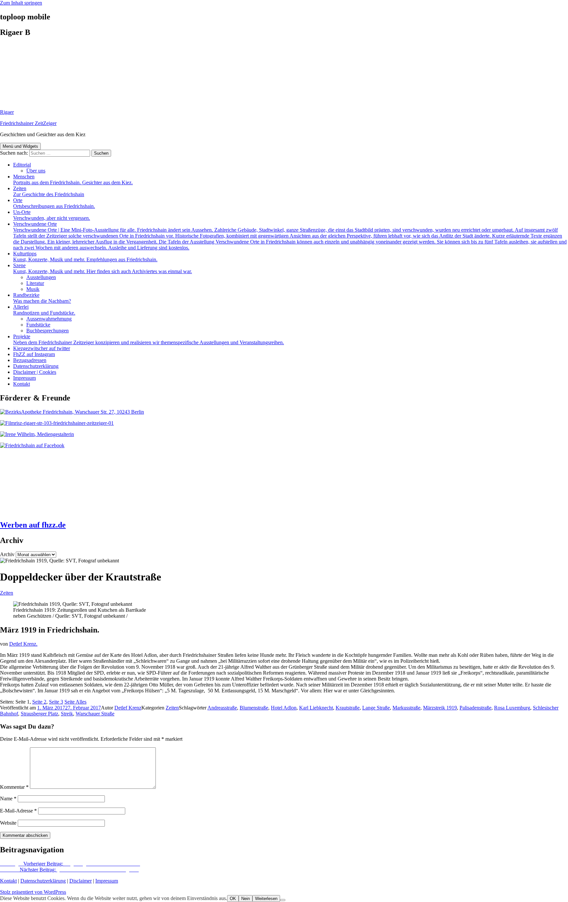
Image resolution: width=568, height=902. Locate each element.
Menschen (73, 179)
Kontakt (21, 384)
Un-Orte (51, 215)
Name (8, 798)
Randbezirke (42, 298)
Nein (245, 898)
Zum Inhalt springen (21, 3)
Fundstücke (38, 324)
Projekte (148, 339)
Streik (67, 713)
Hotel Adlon (283, 707)
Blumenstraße (254, 707)
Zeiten (48, 191)
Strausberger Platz (39, 713)
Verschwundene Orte (290, 235)
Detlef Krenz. (23, 644)
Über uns (35, 170)
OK (233, 898)
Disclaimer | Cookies (34, 372)
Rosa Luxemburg (512, 707)
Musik (32, 289)
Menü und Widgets (20, 146)
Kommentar (14, 787)
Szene (102, 268)
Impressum (24, 378)
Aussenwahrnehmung (49, 319)
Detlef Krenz (127, 707)
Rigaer (7, 112)
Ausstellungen (41, 277)
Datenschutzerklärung (36, 366)
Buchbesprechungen (47, 330)
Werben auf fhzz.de (33, 525)
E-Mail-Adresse (18, 810)
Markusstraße (406, 707)
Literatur (35, 283)
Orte (54, 203)
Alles (75, 702)
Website (8, 823)
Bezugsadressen (29, 360)
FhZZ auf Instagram (34, 354)
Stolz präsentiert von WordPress (33, 892)
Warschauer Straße (95, 713)
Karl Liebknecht (316, 707)
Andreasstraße (222, 707)
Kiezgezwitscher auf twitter (41, 348)
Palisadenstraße (475, 707)
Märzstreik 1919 (440, 707)
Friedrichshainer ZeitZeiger (28, 123)
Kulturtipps (85, 256)
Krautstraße (348, 707)
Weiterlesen (266, 898)
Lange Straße (376, 707)
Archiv (7, 554)
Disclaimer (80, 881)
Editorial (22, 165)
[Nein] (282, 900)
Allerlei (44, 310)
